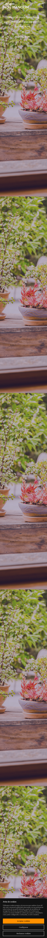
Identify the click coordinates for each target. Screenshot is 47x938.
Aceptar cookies (23, 921)
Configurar (23, 927)
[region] (23, 918)
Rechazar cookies (24, 933)
